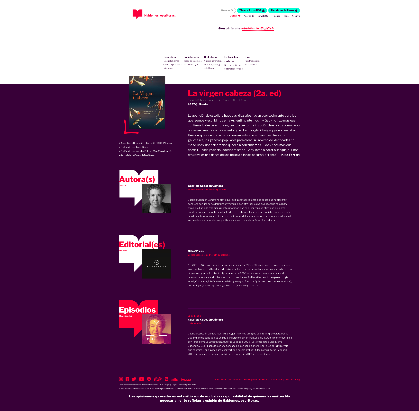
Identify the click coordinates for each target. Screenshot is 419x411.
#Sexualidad (125, 155)
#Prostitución (164, 151)
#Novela (167, 143)
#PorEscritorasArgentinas (133, 147)
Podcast (237, 379)
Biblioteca (213, 62)
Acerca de (249, 16)
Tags (286, 16)
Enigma (175, 385)
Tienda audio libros (282, 10)
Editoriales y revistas (233, 63)
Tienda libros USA (250, 10)
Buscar (225, 10)
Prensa (276, 16)
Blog (252, 61)
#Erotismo (147, 143)
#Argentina (125, 143)
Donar (233, 15)
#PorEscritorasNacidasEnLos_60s (138, 151)
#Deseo (136, 143)
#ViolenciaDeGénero (144, 155)
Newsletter (264, 16)
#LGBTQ (157, 143)
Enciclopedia (192, 61)
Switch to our (246, 28)
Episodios (173, 62)
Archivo (296, 16)
